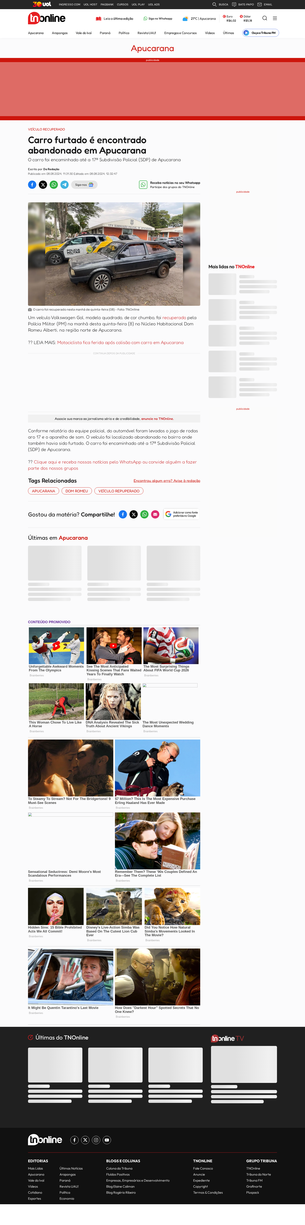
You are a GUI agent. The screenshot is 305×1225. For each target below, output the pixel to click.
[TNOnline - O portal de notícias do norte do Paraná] (46, 18)
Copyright (200, 1186)
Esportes (34, 1198)
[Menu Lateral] (275, 19)
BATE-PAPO (246, 4)
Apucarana (36, 33)
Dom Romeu (77, 491)
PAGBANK (107, 4)
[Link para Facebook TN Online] (74, 1140)
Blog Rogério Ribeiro (121, 1192)
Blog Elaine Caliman (120, 1186)
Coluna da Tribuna (119, 1168)
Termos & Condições (208, 1192)
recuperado (174, 317)
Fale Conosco (203, 1168)
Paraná (105, 33)
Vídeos (210, 33)
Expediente (201, 1180)
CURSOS (122, 4)
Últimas (228, 33)
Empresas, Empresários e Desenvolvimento (138, 1180)
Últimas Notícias (71, 1168)
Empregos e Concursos (180, 33)
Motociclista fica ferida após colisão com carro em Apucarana (120, 342)
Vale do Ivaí (84, 33)
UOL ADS (154, 4)
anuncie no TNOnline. (157, 419)
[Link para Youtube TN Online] (107, 1140)
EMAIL (268, 4)
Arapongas (59, 33)
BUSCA (223, 4)
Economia (67, 1198)
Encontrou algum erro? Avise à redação (167, 480)
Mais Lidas (35, 1168)
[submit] (264, 18)
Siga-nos (81, 184)
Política (124, 33)
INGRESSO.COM (69, 4)
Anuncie (199, 1174)
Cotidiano (35, 1192)
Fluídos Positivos (118, 1174)
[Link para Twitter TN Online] (85, 1140)
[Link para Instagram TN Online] (96, 1140)
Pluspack (252, 1192)
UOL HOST (90, 4)
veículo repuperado (118, 491)
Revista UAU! (147, 33)
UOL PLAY (138, 4)
